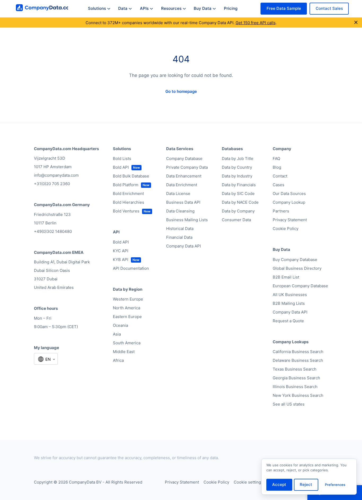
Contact (280, 176)
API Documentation (131, 268)
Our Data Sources (289, 193)
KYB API (120, 259)
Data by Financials (239, 184)
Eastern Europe (127, 316)
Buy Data (202, 8)
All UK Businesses (290, 294)
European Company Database (300, 285)
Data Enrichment (181, 184)
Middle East (124, 351)
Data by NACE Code (240, 202)
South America (126, 342)
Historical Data (179, 228)
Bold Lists (122, 158)
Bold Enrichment (128, 193)
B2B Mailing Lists (289, 303)
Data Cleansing (180, 211)
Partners (281, 211)
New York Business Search (298, 395)
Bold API (121, 167)
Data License (178, 193)
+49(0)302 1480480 (53, 231)
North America (126, 307)
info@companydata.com (56, 175)
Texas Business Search (294, 369)
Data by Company (238, 211)
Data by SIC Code (238, 193)
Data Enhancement (183, 176)
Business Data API (183, 202)
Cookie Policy (285, 228)
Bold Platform (125, 184)
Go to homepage (181, 91)
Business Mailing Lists (187, 219)
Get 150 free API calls (256, 22)
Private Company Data (187, 167)
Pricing (230, 8)
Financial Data (179, 237)
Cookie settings (248, 482)
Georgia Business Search (296, 377)
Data (122, 8)
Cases (278, 184)
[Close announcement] (355, 22)
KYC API (120, 250)
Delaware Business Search (298, 360)
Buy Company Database (295, 259)
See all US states (288, 404)
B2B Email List (286, 277)
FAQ (276, 158)
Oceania (120, 325)
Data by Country (237, 167)
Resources (171, 8)
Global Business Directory (297, 268)
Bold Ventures (126, 211)
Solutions (97, 8)
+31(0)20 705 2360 (52, 183)
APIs (144, 8)
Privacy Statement (290, 219)
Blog (277, 167)
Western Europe (128, 299)
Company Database (184, 158)
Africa (118, 360)
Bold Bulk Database (131, 176)
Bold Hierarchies (128, 202)
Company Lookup (289, 202)
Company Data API (183, 246)
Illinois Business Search (295, 386)
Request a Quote (288, 320)
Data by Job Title (237, 158)
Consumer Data (236, 219)
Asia (117, 334)
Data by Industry (237, 176)
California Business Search (298, 351)
